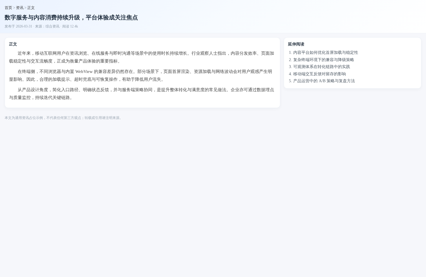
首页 (8, 7)
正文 (31, 7)
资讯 (19, 7)
